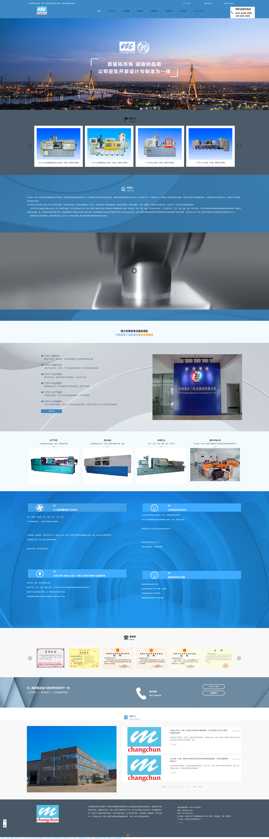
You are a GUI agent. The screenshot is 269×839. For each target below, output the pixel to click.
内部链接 (180, 822)
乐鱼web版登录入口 (118, 838)
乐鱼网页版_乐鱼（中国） (85, 838)
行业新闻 (173, 744)
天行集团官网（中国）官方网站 (103, 838)
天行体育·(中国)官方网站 (35, 838)
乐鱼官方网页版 (56, 838)
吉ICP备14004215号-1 (135, 835)
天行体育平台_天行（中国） (69, 838)
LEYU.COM (24, 838)
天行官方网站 (47, 838)
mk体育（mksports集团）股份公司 (10, 838)
